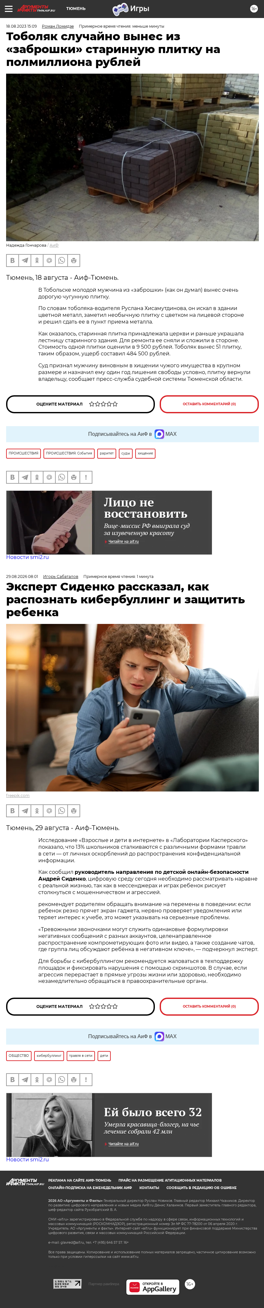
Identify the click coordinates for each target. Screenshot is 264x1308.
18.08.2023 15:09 (21, 26)
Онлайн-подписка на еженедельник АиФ (90, 1188)
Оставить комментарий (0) (209, 404)
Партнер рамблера (104, 1284)
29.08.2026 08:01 (22, 576)
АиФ (54, 245)
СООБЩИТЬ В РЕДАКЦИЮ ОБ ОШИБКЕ (201, 1188)
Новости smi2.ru (27, 557)
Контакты (149, 1188)
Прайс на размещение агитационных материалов (170, 1180)
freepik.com (18, 795)
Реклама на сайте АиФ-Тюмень (79, 1180)
